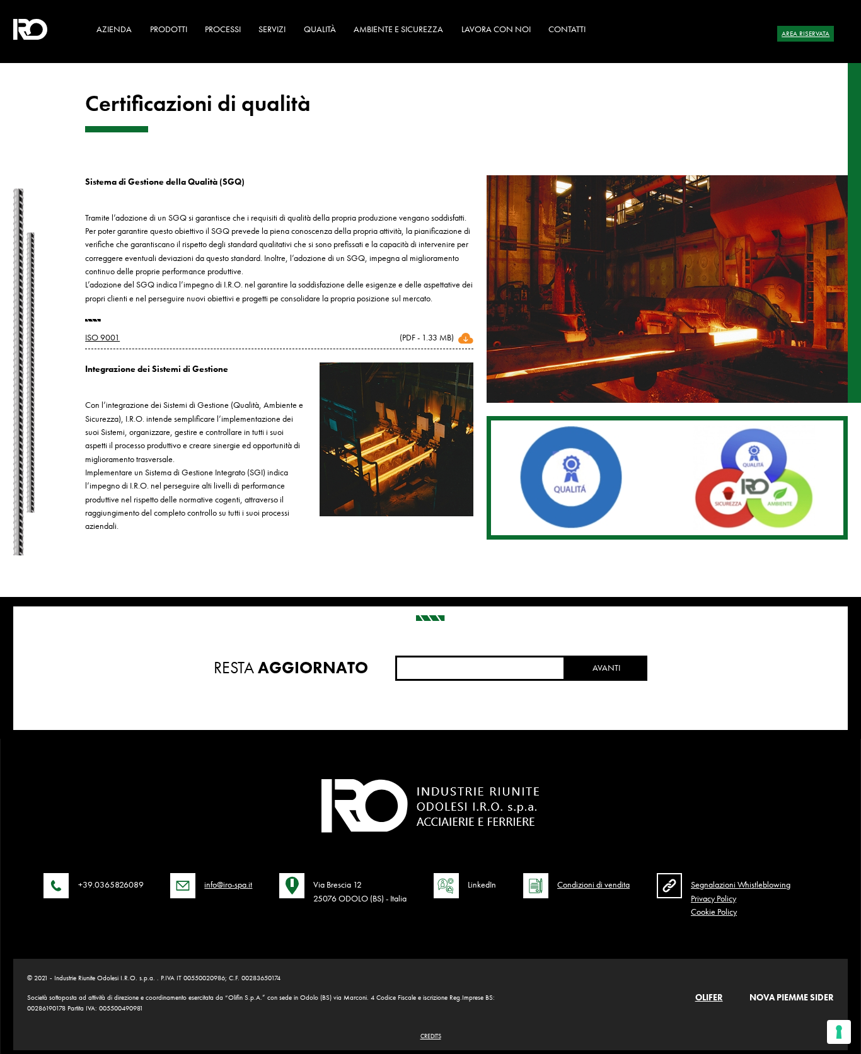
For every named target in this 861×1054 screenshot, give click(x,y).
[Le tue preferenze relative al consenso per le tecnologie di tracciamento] (839, 1032)
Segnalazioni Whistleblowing (740, 884)
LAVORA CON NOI (496, 29)
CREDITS (430, 1036)
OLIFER (709, 997)
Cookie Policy (714, 911)
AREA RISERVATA (805, 33)
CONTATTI (567, 29)
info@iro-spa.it (228, 884)
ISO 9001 (102, 337)
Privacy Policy (713, 898)
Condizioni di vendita (593, 884)
